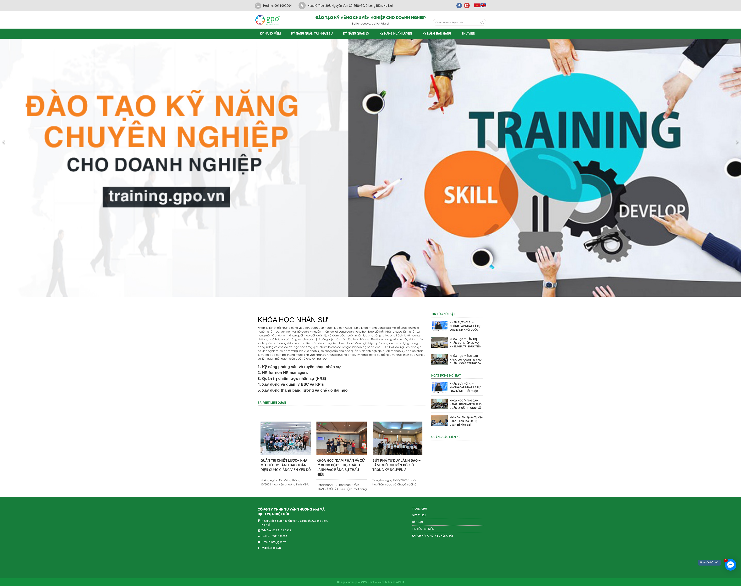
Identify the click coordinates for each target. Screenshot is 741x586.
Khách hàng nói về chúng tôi (432, 535)
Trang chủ (419, 508)
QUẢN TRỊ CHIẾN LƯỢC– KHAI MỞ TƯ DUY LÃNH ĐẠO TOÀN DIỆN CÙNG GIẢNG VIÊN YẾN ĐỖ (286, 465)
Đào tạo (417, 522)
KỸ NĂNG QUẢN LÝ (356, 33)
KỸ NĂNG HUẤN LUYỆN (396, 33)
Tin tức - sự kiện (423, 529)
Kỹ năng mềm (270, 33)
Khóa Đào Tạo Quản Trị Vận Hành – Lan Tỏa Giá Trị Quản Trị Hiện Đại (466, 420)
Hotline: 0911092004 (277, 5)
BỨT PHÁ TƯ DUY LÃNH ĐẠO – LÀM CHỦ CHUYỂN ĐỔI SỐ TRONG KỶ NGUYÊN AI (396, 465)
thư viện (468, 33)
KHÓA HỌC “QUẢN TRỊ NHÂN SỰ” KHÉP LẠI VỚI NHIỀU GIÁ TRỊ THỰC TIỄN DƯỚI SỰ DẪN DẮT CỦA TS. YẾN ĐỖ (466, 346)
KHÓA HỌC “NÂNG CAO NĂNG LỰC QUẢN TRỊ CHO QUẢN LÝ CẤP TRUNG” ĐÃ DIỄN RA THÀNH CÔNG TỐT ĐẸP (466, 363)
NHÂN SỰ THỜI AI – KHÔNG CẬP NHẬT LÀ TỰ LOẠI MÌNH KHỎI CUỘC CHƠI (465, 327)
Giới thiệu (418, 515)
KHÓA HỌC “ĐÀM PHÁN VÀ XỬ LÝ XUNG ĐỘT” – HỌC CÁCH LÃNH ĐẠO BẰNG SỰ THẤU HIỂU (340, 467)
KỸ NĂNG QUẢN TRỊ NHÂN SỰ (312, 33)
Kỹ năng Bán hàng (436, 33)
